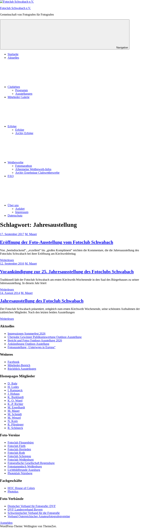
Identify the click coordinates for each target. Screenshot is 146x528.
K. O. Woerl (15, 400)
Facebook (13, 361)
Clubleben (14, 86)
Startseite (13, 54)
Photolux (13, 491)
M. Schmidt (15, 414)
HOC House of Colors (21, 488)
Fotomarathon (23, 165)
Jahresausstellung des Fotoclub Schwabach (41, 300)
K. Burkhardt (16, 397)
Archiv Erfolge (24, 133)
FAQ (11, 176)
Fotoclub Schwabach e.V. (15, 8)
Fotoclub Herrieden (19, 449)
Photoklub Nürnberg (20, 473)
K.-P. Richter (15, 404)
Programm (21, 90)
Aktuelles (13, 57)
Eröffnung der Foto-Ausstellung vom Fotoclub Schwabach (56, 242)
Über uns (13, 205)
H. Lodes (13, 387)
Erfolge (12, 126)
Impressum (21, 212)
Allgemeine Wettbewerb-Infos (33, 169)
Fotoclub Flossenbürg (21, 442)
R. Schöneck (15, 427)
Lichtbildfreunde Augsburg (24, 469)
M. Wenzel (14, 417)
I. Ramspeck (15, 390)
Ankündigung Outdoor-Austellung (28, 343)
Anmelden (6, 522)
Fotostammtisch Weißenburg (25, 466)
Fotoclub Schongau (19, 456)
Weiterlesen (7, 260)
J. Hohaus (14, 393)
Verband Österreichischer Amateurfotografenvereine (39, 516)
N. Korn (13, 421)
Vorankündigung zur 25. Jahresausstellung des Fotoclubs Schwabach (67, 271)
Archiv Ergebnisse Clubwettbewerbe (37, 172)
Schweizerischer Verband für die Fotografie (34, 513)
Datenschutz (15, 215)
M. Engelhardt (16, 407)
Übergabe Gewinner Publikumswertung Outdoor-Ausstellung (45, 337)
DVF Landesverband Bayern (25, 509)
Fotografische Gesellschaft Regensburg (31, 463)
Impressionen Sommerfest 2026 (26, 333)
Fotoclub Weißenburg (21, 459)
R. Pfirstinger (16, 424)
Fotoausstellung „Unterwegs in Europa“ (32, 347)
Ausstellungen (23, 93)
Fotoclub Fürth (16, 446)
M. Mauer (31, 234)
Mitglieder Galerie (18, 97)
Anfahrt (20, 208)
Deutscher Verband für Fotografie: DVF (32, 506)
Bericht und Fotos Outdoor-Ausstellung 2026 (35, 340)
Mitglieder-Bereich (19, 365)
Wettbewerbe (15, 162)
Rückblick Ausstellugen (22, 368)
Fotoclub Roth (16, 452)
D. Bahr (12, 383)
